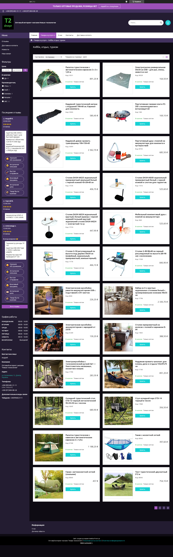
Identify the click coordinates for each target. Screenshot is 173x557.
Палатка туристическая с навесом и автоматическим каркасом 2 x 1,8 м (79, 437)
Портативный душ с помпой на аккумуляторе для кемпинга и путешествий (150, 143)
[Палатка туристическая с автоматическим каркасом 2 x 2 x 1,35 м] (49, 80)
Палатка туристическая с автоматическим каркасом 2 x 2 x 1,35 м (81, 69)
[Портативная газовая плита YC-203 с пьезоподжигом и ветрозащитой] (118, 116)
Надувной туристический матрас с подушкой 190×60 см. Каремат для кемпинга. (81, 106)
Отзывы (5, 41)
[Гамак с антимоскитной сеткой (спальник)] (49, 484)
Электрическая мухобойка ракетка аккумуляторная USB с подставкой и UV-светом (80, 290)
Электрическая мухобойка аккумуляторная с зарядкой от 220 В (80, 327)
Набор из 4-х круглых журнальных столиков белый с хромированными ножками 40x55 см (151, 291)
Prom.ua (97, 538)
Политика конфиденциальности (114, 540)
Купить (73, 87)
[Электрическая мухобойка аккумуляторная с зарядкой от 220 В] (49, 337)
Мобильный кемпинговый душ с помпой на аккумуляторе (150, 215)
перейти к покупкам (109, 6)
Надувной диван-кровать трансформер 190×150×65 (78, 142)
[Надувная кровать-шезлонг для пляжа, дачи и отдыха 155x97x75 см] (118, 374)
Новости (5, 49)
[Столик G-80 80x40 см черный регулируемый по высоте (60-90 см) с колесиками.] (118, 263)
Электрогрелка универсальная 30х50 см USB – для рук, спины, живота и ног (150, 69)
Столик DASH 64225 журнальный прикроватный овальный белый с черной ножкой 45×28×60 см (81, 180)
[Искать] (161, 22)
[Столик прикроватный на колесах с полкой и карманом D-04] (118, 337)
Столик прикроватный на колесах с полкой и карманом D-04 (150, 327)
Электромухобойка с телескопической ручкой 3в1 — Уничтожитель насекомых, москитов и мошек (81, 365)
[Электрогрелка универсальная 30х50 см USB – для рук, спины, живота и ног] (118, 80)
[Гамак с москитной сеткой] (118, 447)
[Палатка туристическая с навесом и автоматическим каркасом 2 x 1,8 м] (49, 447)
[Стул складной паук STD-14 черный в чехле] (118, 411)
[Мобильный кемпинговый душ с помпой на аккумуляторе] (118, 227)
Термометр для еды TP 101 (15, 244)
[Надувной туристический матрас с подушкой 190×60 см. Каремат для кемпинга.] (49, 116)
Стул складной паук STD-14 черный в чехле (148, 399)
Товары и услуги (47, 35)
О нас (60, 35)
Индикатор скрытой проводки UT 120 (14, 256)
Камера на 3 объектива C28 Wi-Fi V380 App (15, 141)
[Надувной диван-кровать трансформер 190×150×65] (49, 153)
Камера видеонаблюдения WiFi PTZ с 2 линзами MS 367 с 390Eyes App (15, 147)
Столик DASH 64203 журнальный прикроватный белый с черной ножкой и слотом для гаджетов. (151, 180)
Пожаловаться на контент (92, 540)
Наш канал (6, 54)
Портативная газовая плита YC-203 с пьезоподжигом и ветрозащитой (150, 106)
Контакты (69, 35)
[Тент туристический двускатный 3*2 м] (118, 484)
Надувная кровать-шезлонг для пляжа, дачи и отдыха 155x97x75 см (151, 363)
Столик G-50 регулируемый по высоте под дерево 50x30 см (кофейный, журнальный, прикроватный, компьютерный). (81, 254)
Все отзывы (14, 306)
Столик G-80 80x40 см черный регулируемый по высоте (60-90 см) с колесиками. (150, 253)
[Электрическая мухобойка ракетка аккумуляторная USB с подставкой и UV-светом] (49, 300)
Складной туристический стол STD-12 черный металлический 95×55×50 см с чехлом (81, 400)
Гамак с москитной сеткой (147, 435)
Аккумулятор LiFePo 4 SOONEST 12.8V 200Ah (14, 216)
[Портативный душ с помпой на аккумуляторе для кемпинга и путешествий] (118, 153)
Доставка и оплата (84, 35)
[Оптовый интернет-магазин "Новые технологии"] (8, 22)
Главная (34, 35)
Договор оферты (38, 531)
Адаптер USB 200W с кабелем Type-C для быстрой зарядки (14, 135)
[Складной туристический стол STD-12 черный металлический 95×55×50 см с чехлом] (49, 411)
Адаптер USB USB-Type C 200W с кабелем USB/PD (15, 250)
